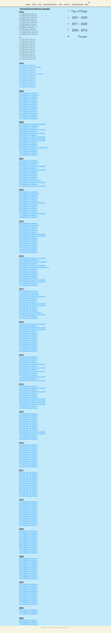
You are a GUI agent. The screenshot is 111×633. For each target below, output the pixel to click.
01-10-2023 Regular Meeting (28, 93)
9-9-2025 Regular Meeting (27, 54)
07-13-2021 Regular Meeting (28, 175)
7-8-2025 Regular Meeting (27, 49)
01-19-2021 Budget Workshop (29, 162)
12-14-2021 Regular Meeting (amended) (32, 186)
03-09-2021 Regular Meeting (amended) (32, 166)
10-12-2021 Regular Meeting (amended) (32, 182)
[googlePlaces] (89, 2)
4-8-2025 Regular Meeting (27, 44)
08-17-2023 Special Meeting (28, 111)
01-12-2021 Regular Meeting (28, 160)
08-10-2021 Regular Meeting (28, 177)
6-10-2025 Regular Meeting (27, 47)
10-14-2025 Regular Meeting (27, 56)
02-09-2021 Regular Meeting (28, 164)
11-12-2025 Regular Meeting (27, 57)
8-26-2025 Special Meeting (27, 52)
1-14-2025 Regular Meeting (27, 39)
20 (24, 192)
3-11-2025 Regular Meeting (27, 42)
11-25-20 (22, 215)
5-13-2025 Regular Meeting (27, 46)
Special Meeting (31, 215)
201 (24, 263)
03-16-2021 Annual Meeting (28, 168)
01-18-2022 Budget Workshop (29, 126)
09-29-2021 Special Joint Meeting (30, 180)
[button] (50, 4)
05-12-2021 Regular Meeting (28, 171)
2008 (24, 576)
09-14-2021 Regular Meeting (28, 179)
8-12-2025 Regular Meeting (27, 51)
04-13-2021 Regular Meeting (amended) (32, 170)
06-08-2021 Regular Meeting (28, 173)
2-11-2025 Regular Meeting (27, 41)
